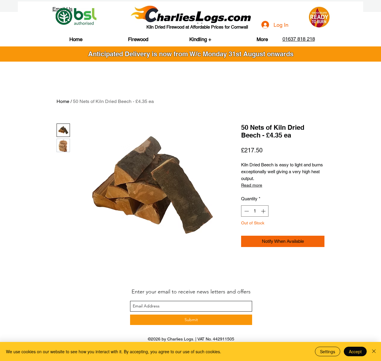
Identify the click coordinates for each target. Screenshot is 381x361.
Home (63, 101)
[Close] (373, 351)
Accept (355, 351)
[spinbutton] (255, 211)
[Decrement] (246, 211)
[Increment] (264, 211)
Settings (327, 351)
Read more (251, 185)
